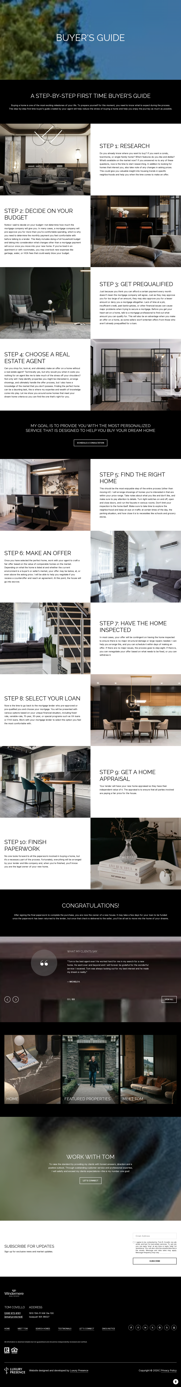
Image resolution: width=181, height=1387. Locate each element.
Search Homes (43, 1328)
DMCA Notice (108, 1328)
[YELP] (166, 1327)
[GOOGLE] (159, 1327)
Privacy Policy (165, 1253)
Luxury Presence (79, 1370)
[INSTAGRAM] (138, 1327)
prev (7, 999)
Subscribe (154, 1261)
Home (7, 1328)
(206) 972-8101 (12, 1313)
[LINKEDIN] (145, 1327)
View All (169, 999)
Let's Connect (86, 1328)
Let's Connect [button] (90, 1180)
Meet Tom (23, 1328)
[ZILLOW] (174, 1327)
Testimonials (64, 1328)
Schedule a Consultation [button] (90, 443)
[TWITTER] (152, 1327)
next (16, 999)
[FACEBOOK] (131, 1327)
